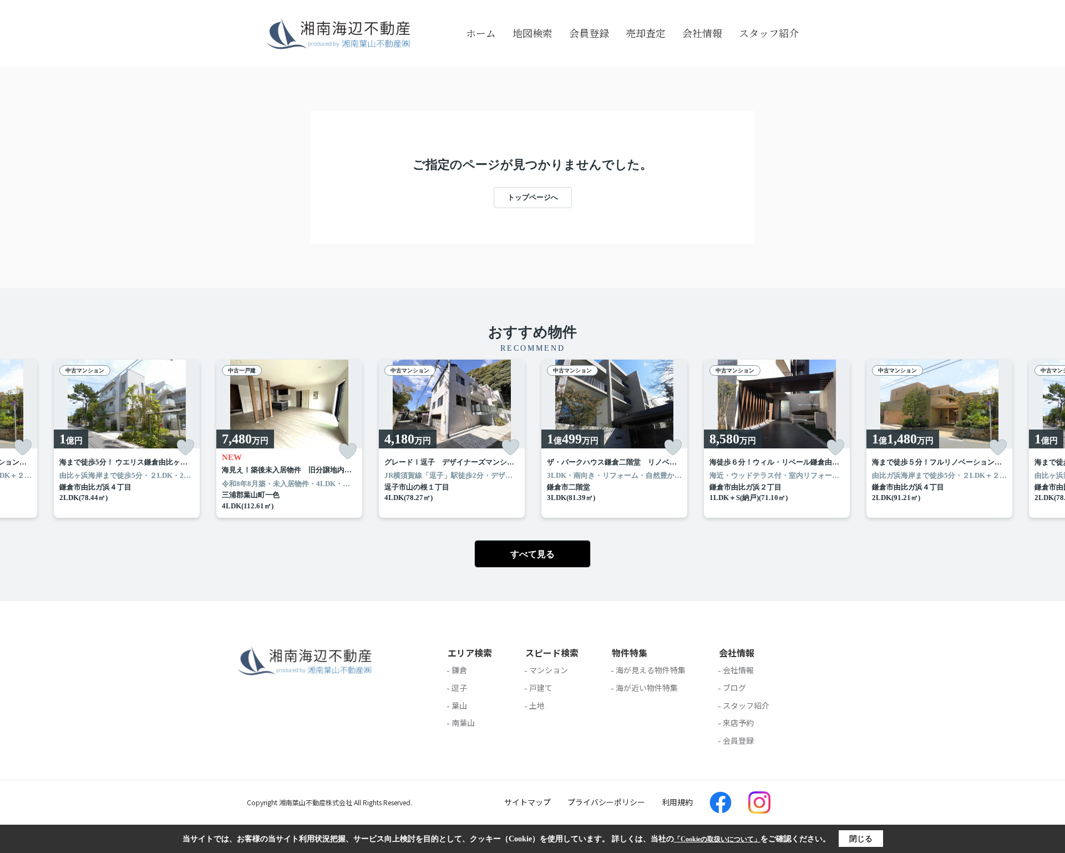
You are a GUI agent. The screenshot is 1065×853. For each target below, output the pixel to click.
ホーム (481, 33)
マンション (548, 669)
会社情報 (702, 33)
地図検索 (532, 33)
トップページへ (533, 197)
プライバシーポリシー (606, 801)
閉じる (861, 839)
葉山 (459, 705)
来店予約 (738, 722)
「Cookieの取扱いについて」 (717, 839)
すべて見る (532, 554)
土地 (537, 705)
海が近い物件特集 (647, 687)
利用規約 (677, 801)
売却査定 (646, 33)
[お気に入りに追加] (23, 447)
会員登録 (589, 33)
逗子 (459, 687)
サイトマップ (527, 801)
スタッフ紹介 (769, 33)
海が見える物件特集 (651, 669)
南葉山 (463, 722)
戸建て (540, 687)
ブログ (734, 687)
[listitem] (289, 439)
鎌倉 (459, 669)
